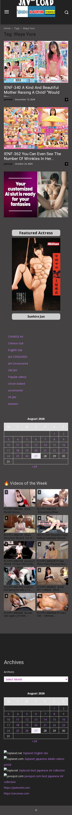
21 (45, 450)
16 (63, 445)
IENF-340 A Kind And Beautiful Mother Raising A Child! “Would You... (32, 92)
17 (8, 450)
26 (26, 456)
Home (7, 28)
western (13, 404)
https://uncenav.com (16, 793)
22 (54, 450)
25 (17, 456)
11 (17, 445)
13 (35, 445)
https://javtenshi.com (17, 787)
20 (35, 450)
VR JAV (12, 397)
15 (54, 445)
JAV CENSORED (17, 357)
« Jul (34, 466)
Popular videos (17, 377)
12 (26, 445)
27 (35, 456)
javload (8, 99)
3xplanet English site (35, 753)
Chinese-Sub (15, 343)
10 (8, 445)
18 (17, 450)
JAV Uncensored (18, 363)
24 (8, 456)
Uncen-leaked (16, 383)
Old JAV (12, 370)
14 (45, 445)
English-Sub (15, 350)
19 (26, 450)
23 (63, 450)
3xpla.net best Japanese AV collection (42, 770)
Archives (9, 672)
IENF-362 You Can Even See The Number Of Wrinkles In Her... (32, 156)
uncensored (15, 390)
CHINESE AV (15, 336)
